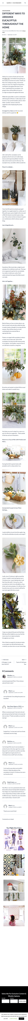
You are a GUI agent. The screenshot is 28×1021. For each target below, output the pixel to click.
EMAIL (12, 998)
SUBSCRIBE (22, 1001)
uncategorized (6, 10)
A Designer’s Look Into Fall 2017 (6, 662)
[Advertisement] (14, 944)
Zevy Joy (7, 78)
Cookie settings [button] (13, 1018)
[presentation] (14, 839)
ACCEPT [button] (21, 1018)
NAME (3, 998)
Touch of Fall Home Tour (21, 662)
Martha (9, 675)
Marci (5, 34)
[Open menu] (3, 3)
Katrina (9, 741)
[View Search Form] (25, 3)
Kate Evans (10, 782)
